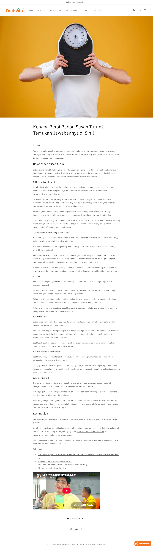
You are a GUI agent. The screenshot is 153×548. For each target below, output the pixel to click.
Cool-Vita (55, 544)
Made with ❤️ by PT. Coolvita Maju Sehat (71, 544)
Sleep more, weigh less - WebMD (52, 468)
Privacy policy (90, 544)
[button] (134, 10)
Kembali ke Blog (78, 518)
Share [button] (38, 145)
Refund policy (101, 544)
